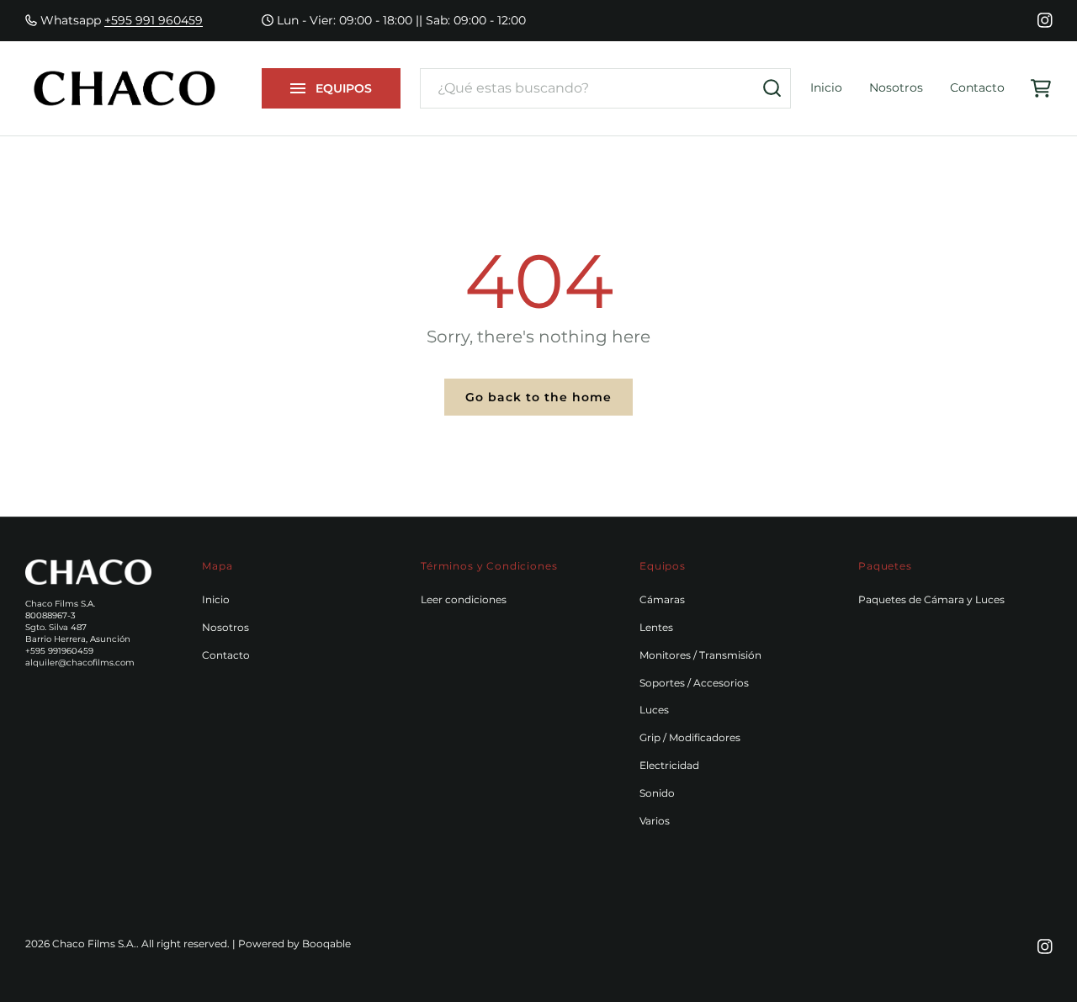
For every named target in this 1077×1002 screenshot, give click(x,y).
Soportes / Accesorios (694, 682)
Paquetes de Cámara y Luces (931, 599)
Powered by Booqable (294, 943)
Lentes (656, 627)
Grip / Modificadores (689, 737)
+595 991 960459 (153, 20)
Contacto (977, 87)
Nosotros (896, 87)
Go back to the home (538, 397)
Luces (654, 709)
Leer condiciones (464, 599)
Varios (654, 820)
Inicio (826, 87)
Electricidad (669, 765)
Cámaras (662, 599)
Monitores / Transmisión (700, 655)
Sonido (657, 793)
